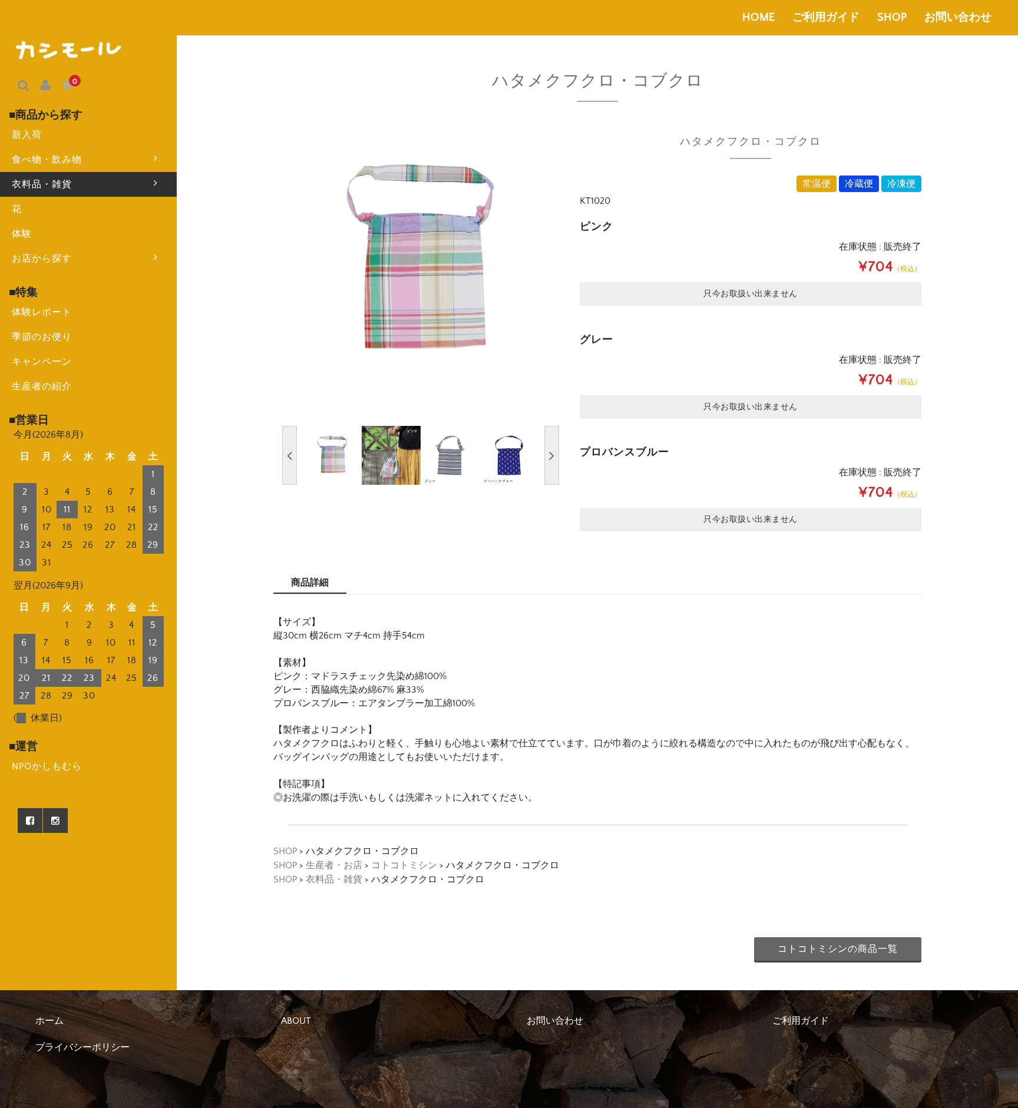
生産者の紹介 (42, 386)
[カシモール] (69, 49)
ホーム (49, 1021)
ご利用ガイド (826, 17)
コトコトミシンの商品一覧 (838, 949)
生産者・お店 (334, 865)
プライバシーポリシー (82, 1047)
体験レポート (42, 312)
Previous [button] (289, 455)
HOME (758, 17)
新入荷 (27, 135)
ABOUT (296, 1021)
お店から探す (42, 258)
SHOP (892, 17)
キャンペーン (42, 361)
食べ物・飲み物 (47, 159)
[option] (420, 261)
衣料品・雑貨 (42, 184)
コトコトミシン (404, 865)
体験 (22, 234)
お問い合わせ (957, 17)
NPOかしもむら (47, 766)
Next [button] (551, 455)
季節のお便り (42, 337)
